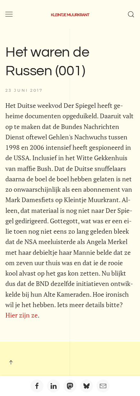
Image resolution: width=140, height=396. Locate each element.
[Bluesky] (86, 386)
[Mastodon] (70, 386)
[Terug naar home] (70, 14)
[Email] (103, 386)
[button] (9, 14)
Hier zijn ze (21, 315)
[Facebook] (37, 386)
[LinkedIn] (53, 386)
